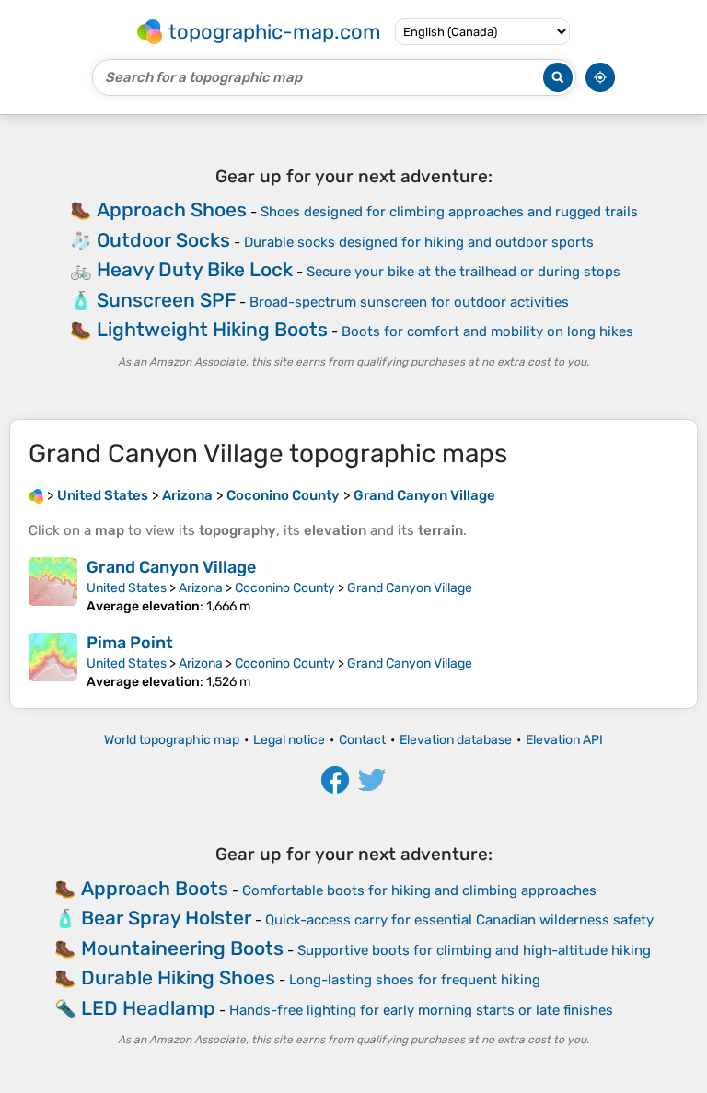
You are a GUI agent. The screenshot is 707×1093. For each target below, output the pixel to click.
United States (127, 588)
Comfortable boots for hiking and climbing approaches (419, 890)
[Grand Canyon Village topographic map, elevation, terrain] (53, 585)
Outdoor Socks (163, 239)
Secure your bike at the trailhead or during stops (463, 271)
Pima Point (130, 643)
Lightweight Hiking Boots (212, 329)
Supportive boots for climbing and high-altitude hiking (474, 950)
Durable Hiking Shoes (178, 977)
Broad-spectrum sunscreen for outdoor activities (409, 302)
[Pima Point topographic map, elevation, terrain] (53, 661)
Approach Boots (154, 888)
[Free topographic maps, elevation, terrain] (36, 495)
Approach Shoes (172, 209)
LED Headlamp (148, 1007)
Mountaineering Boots (182, 947)
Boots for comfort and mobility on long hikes (487, 331)
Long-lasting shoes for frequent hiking (414, 979)
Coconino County (285, 588)
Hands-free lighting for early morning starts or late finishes (421, 1010)
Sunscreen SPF (166, 299)
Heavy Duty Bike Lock (195, 269)
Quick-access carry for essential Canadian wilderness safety (459, 920)
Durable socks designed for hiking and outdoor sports (419, 242)
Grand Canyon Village (171, 567)
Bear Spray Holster (166, 917)
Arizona (201, 588)
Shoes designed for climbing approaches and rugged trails (449, 211)
